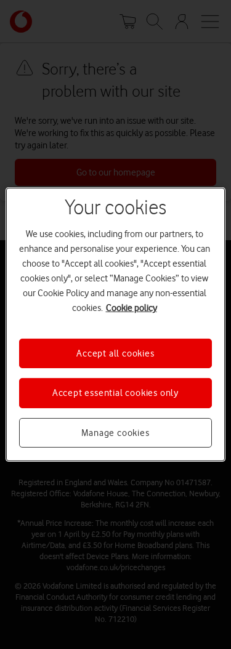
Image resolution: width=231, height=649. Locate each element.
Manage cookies (115, 432)
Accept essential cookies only (115, 392)
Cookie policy (131, 307)
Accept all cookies (115, 353)
